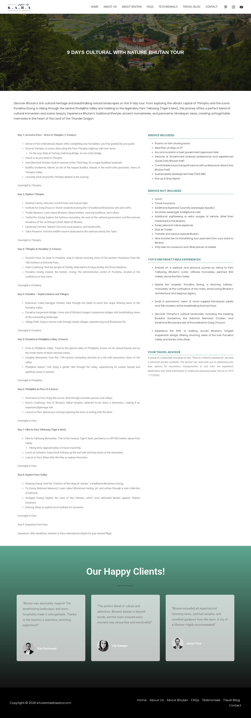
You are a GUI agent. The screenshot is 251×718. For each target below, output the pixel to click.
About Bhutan (132, 6)
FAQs (150, 6)
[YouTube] (241, 7)
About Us (110, 6)
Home (94, 6)
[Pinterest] (225, 7)
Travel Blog (191, 6)
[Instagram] (233, 7)
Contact (211, 6)
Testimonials (168, 6)
